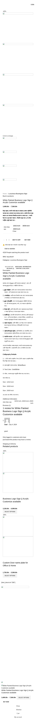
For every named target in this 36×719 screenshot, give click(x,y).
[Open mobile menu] (2, 4)
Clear (14, 231)
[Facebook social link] (13, 1)
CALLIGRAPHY (5, 657)
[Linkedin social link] (20, 1)
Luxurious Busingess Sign (17, 193)
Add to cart (16, 240)
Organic (3, 666)
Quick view (5, 495)
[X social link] (15, 1)
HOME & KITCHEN (6, 663)
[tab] (9, 267)
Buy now (27, 240)
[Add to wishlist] (10, 495)
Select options (23, 697)
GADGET (4, 660)
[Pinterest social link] (18, 1)
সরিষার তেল (3, 672)
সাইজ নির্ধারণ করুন (7, 228)
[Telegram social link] (23, 1)
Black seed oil (6, 669)
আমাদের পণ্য (4, 653)
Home (5, 193)
